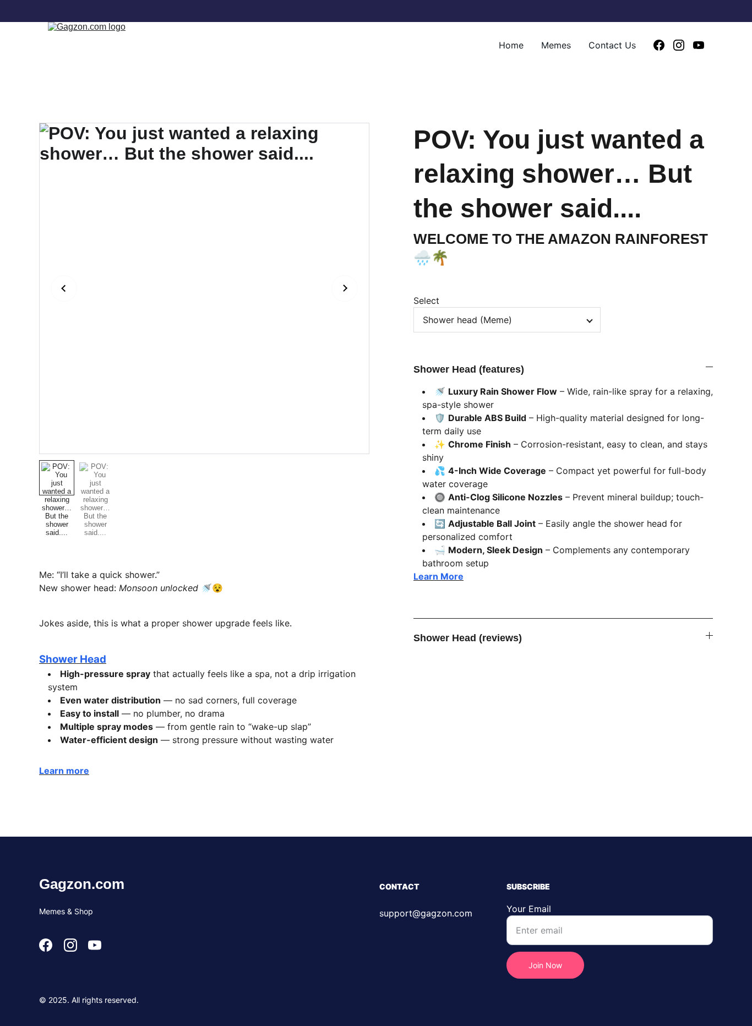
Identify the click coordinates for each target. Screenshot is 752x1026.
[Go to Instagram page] (683, 45)
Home (511, 45)
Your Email (528, 908)
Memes (556, 45)
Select (426, 300)
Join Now (545, 965)
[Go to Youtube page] (698, 45)
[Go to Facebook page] (663, 45)
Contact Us (612, 45)
